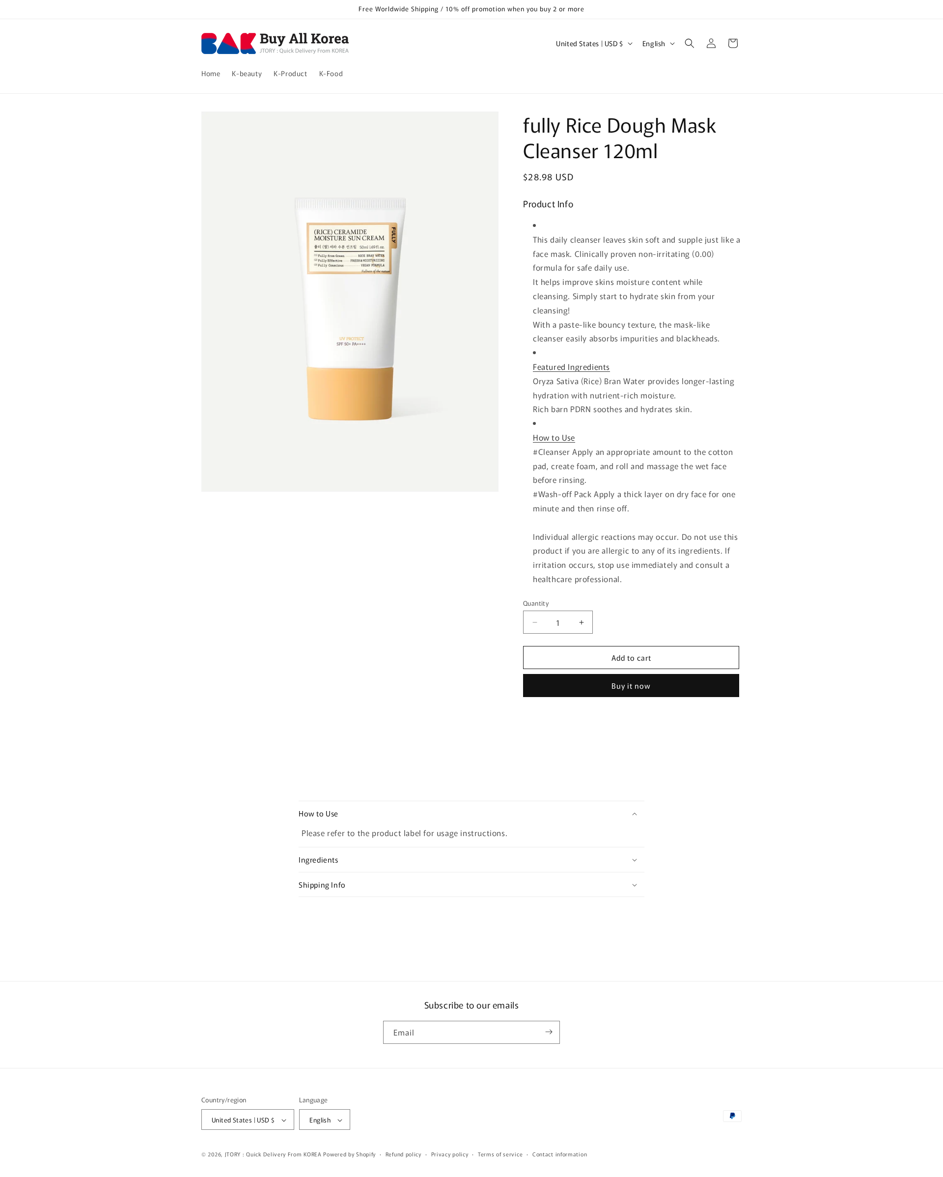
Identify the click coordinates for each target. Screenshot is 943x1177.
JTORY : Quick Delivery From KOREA (273, 1154)
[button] (689, 43)
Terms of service (500, 1154)
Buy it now (631, 685)
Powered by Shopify (349, 1154)
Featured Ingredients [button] (571, 366)
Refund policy (403, 1154)
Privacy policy (450, 1154)
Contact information (559, 1154)
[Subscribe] (548, 1031)
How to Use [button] (554, 437)
